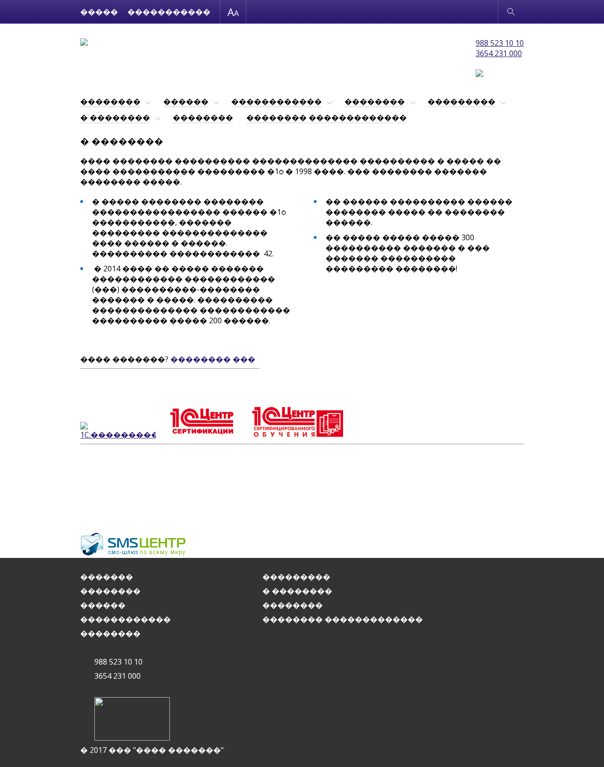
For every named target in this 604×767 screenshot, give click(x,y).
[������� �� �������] (84, 43)
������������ (276, 101)
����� (99, 12)
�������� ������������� (326, 117)
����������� (168, 12)
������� (106, 577)
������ (186, 101)
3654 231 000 (499, 53)
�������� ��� (212, 359)
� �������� (115, 117)
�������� (110, 101)
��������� (461, 101)
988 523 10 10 (500, 43)
